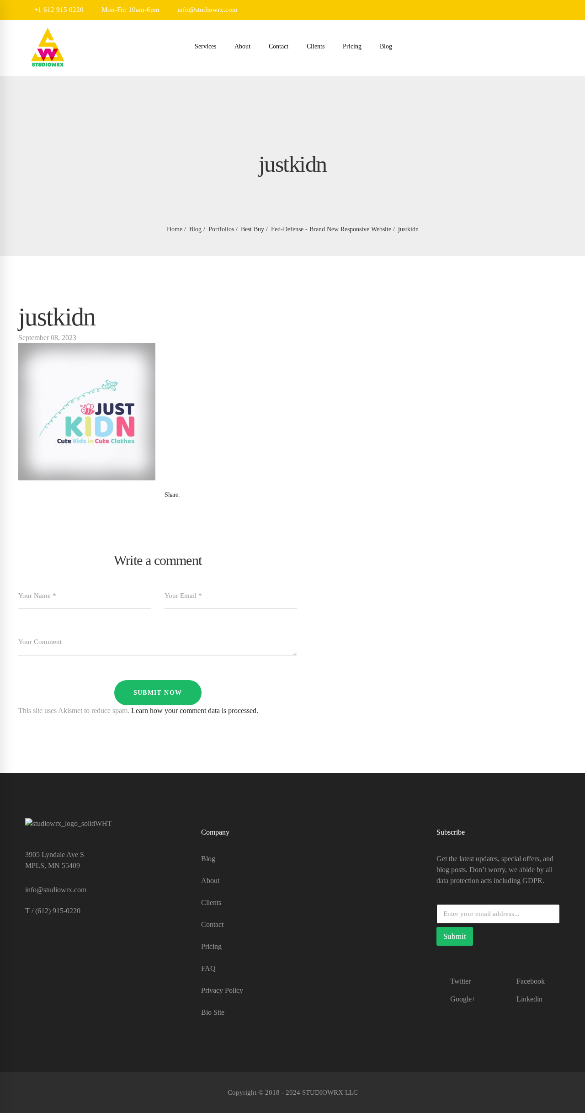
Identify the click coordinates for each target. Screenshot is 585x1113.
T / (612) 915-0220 (52, 911)
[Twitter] (174, 504)
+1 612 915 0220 (58, 9)
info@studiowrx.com (207, 9)
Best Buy (252, 229)
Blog (195, 229)
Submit (454, 936)
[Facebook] (167, 504)
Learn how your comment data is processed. (194, 710)
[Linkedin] (189, 504)
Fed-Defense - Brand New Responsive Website (331, 229)
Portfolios (221, 229)
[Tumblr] (182, 504)
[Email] (196, 504)
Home (174, 229)
